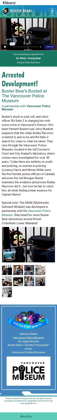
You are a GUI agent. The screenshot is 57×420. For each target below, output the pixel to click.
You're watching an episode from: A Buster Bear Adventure (28, 58)
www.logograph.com (28, 403)
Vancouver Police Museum (28, 337)
